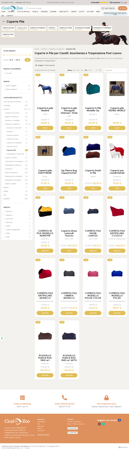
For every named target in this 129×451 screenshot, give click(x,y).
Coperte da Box (12, 139)
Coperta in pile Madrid (45, 109)
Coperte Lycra (12, 146)
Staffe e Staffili (10, 184)
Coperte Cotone (12, 135)
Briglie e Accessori (12, 117)
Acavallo (9, 211)
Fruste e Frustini (11, 158)
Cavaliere (7, 105)
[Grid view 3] (100, 70)
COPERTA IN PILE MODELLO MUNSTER (45, 233)
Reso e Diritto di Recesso (76, 424)
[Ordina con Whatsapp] (22, 397)
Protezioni (8, 169)
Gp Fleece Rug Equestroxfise (69, 171)
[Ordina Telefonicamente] (64, 397)
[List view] (97, 70)
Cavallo (6, 109)
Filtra (27, 60)
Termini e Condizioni (74, 421)
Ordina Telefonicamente (64, 404)
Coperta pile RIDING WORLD (117, 109)
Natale (6, 187)
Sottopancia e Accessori (14, 176)
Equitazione (42, 421)
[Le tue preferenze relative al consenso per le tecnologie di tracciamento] (2, 338)
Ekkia (8, 233)
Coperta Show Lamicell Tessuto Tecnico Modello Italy (69, 235)
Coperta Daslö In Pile (93, 171)
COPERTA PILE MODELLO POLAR (117, 295)
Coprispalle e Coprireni (15, 154)
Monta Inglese (11, 86)
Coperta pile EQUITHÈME (45, 171)
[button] (108, 2)
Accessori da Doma (12, 113)
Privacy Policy (73, 428)
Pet (5, 195)
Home (37, 49)
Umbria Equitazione (13, 230)
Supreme (9, 222)
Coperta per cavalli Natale (117, 171)
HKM (7, 237)
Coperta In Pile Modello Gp (93, 109)
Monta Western (11, 89)
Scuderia (7, 199)
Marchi (40, 428)
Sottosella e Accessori (13, 180)
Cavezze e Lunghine (12, 120)
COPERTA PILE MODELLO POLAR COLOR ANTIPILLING (93, 297)
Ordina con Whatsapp (22, 404)
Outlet (6, 191)
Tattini (8, 226)
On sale (8, 73)
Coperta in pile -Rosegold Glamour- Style (69, 110)
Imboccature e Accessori (14, 161)
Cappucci (10, 131)
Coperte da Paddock (14, 143)
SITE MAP (41, 430)
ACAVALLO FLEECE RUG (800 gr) (45, 358)
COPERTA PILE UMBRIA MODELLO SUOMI (69, 297)
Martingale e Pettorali (13, 165)
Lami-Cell (9, 219)
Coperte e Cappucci (12, 124)
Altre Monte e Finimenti (12, 102)
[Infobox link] (7, 2)
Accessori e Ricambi (14, 128)
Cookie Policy (73, 432)
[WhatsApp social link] (103, 423)
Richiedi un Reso (43, 435)
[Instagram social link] (99, 423)
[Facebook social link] (119, 420)
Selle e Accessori (11, 172)
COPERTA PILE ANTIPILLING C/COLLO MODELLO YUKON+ (117, 235)
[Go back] (4, 22)
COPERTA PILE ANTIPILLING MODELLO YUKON (45, 297)
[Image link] (17, 421)
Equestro (9, 215)
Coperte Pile (11, 150)
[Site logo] (12, 8)
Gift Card (41, 426)
